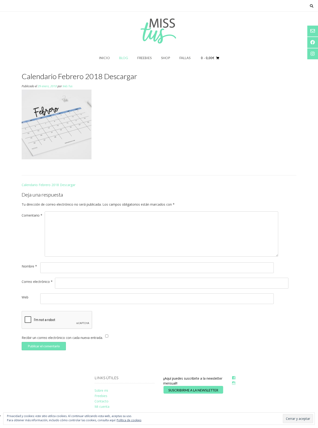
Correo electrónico (37, 281)
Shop (165, 58)
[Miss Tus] (159, 31)
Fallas (185, 58)
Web (25, 297)
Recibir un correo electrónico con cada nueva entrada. (62, 337)
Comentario (32, 215)
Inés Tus (67, 86)
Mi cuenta (102, 406)
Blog (123, 58)
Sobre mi (101, 390)
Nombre (29, 266)
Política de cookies (129, 420)
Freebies (144, 58)
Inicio (104, 58)
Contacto (101, 401)
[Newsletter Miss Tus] (193, 393)
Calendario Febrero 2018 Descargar (48, 185)
